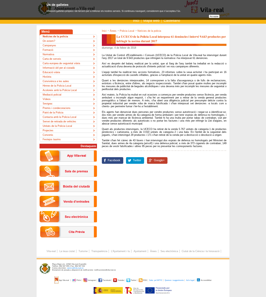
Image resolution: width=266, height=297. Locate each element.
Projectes (48, 130)
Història (47, 76)
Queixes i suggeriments (174, 280)
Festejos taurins (52, 139)
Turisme (83, 251)
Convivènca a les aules (56, 81)
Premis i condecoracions (56, 108)
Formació (48, 49)
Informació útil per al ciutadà (59, 67)
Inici (136, 21)
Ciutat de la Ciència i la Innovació (200, 251)
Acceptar (214, 16)
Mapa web (151, 21)
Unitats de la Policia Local (57, 125)
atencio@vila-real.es (75, 268)
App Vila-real (64, 280)
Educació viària (51, 72)
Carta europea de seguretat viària (61, 63)
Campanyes (49, 45)
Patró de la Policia (53, 112)
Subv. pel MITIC (155, 280)
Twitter (137, 160)
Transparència (99, 251)
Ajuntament (140, 251)
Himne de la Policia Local (57, 85)
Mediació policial (52, 94)
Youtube (121, 280)
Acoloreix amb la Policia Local (60, 90)
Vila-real (51, 251)
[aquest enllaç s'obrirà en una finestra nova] (68, 225)
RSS (145, 280)
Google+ (159, 160)
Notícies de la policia (149, 30)
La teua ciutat (67, 251)
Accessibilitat (205, 280)
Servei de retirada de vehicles (59, 121)
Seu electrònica (169, 251)
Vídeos (47, 99)
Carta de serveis (52, 58)
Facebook (114, 160)
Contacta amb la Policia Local (59, 117)
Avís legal (190, 280)
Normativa (48, 54)
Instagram (92, 280)
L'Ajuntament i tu (120, 251)
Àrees (113, 30)
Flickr (79, 280)
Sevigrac (48, 103)
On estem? (49, 40)
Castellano (172, 21)
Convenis (48, 134)
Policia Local (127, 30)
